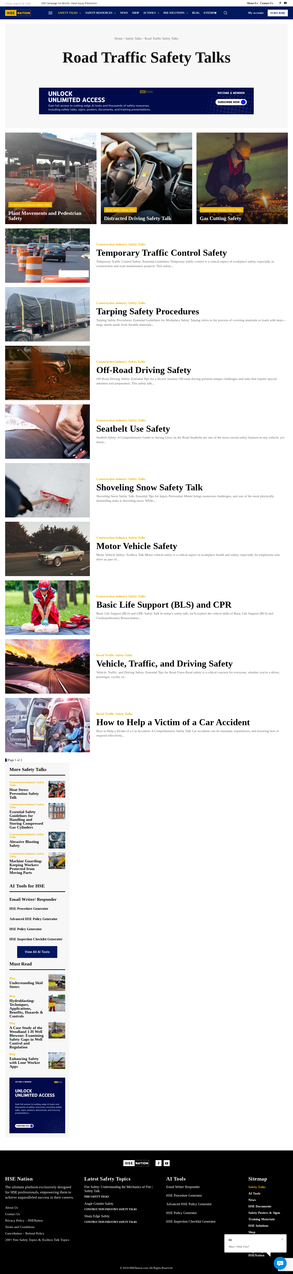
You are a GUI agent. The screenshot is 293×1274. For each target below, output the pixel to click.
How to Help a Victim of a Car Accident (173, 722)
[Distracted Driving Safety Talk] (146, 178)
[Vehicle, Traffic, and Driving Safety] (47, 666)
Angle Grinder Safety (98, 1203)
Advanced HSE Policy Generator (33, 919)
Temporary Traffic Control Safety (161, 253)
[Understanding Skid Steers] (56, 982)
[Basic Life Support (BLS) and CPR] (47, 607)
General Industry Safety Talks (210, 72)
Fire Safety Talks (168, 72)
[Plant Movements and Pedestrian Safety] (51, 178)
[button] (225, 13)
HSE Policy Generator (25, 929)
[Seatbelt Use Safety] (47, 431)
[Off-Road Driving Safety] (47, 373)
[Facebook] (280, 3)
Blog (12, 978)
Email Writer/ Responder (33, 899)
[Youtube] (285, 3)
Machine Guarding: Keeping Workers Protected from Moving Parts (25, 867)
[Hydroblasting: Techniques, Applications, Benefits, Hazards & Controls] (56, 1003)
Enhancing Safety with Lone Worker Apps (24, 1063)
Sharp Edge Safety (97, 1216)
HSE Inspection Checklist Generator (35, 939)
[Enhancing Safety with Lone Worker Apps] (56, 1060)
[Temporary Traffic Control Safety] (47, 255)
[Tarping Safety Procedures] (47, 314)
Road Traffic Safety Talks (120, 209)
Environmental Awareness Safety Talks (119, 72)
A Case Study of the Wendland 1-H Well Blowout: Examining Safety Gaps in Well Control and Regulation (26, 1037)
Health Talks (249, 72)
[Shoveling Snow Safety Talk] (47, 490)
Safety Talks (133, 38)
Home (119, 38)
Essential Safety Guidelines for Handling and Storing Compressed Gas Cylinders (26, 819)
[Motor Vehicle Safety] (47, 549)
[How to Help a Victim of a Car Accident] (47, 725)
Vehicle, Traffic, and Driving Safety (164, 663)
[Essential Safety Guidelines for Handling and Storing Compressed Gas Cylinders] (56, 811)
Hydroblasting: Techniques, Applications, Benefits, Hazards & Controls (26, 1008)
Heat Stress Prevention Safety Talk (24, 794)
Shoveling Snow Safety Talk (149, 487)
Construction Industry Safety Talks (57, 72)
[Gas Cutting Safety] (242, 178)
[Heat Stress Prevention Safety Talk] (56, 789)
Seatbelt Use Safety (133, 429)
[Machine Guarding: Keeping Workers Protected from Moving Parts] (56, 860)
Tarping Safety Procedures (147, 311)
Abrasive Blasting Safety (24, 844)
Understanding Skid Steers (26, 985)
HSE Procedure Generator (28, 908)
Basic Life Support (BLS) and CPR (163, 605)
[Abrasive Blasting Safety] (56, 840)
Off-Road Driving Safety (143, 370)
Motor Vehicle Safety (136, 546)
